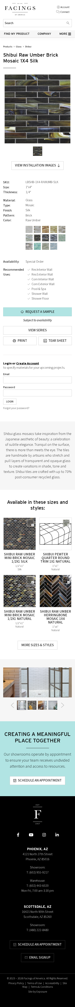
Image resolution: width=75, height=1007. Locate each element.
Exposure (41, 992)
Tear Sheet (57, 340)
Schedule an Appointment (40, 780)
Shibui (28, 46)
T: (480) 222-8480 (37, 930)
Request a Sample (39, 311)
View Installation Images (35, 165)
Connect (64, 11)
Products (7, 46)
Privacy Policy (16, 983)
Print (22, 340)
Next (63, 705)
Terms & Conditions (42, 987)
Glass (18, 46)
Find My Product (17, 33)
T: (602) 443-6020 (37, 886)
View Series (37, 330)
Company (44, 33)
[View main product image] (37, 151)
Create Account (27, 363)
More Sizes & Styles (37, 645)
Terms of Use (34, 983)
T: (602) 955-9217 (37, 872)
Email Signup (39, 957)
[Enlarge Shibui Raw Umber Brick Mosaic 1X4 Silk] (37, 108)
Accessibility (52, 983)
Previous (13, 705)
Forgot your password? (16, 408)
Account (64, 7)
